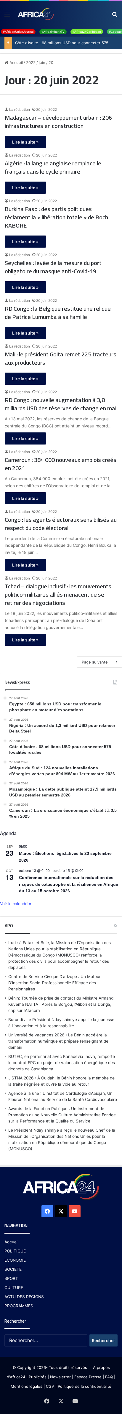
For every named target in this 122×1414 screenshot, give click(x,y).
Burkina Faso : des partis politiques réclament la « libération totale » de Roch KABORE (56, 217)
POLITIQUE (15, 1251)
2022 (31, 62)
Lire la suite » (25, 141)
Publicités (37, 1377)
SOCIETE (13, 1269)
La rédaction (19, 109)
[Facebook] (47, 1211)
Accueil (15, 62)
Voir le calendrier (15, 903)
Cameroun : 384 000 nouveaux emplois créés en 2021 (60, 464)
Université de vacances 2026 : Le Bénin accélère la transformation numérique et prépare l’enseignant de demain (58, 1041)
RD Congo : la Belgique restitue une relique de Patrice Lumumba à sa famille (58, 312)
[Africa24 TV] (35, 14)
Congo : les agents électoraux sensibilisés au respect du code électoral (61, 524)
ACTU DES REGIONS (24, 1296)
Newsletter (60, 1377)
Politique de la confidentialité (84, 1386)
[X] (61, 1211)
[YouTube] (75, 1211)
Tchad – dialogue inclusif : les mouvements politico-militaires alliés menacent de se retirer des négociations (58, 594)
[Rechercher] (115, 16)
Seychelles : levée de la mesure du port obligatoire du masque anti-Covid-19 (53, 267)
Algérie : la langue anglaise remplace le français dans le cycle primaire (53, 167)
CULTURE (13, 1287)
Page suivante (95, 662)
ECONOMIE (15, 1260)
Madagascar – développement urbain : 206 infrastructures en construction (58, 121)
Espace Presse (87, 1377)
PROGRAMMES (18, 1305)
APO (9, 925)
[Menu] (7, 16)
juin (42, 62)
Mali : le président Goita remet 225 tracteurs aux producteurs (60, 358)
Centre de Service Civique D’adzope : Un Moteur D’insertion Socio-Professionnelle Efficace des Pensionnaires (54, 982)
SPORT (11, 1278)
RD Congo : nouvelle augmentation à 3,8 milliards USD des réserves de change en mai (60, 404)
